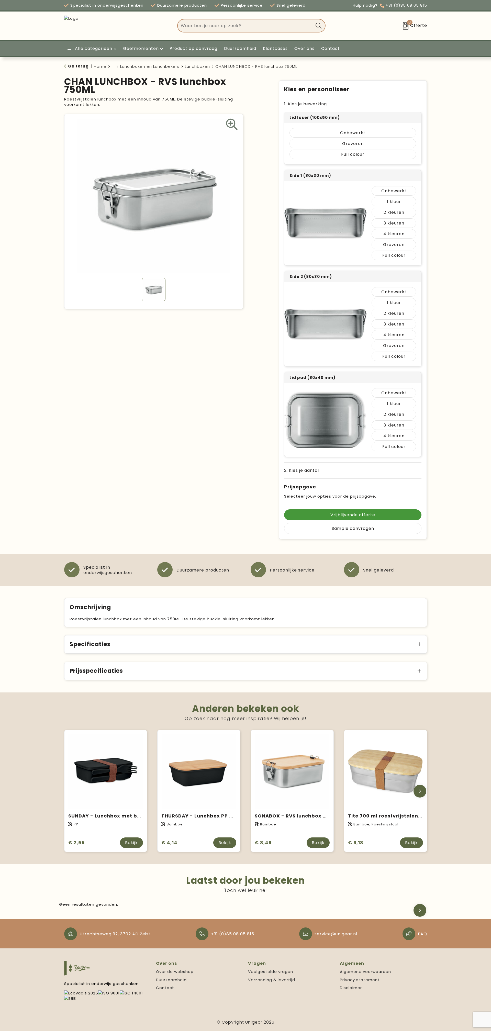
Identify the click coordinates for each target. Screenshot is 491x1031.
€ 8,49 (263, 843)
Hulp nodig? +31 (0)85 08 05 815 (390, 5)
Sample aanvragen (353, 528)
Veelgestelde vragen (270, 971)
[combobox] (245, 25)
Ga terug (78, 66)
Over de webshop (175, 971)
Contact (165, 987)
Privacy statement (360, 979)
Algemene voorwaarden (365, 971)
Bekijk (131, 843)
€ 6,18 (355, 843)
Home (100, 66)
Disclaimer (351, 987)
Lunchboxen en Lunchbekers (150, 66)
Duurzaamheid (171, 979)
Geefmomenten (141, 48)
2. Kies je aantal (301, 470)
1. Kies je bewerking (305, 104)
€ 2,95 (76, 843)
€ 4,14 (169, 843)
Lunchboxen (197, 66)
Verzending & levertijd (271, 979)
